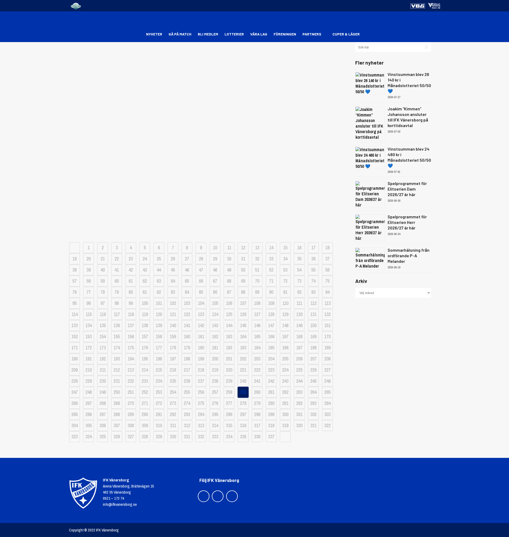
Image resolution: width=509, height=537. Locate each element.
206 (299, 358)
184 (257, 347)
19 (74, 258)
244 (299, 381)
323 (74, 436)
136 (116, 325)
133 (74, 325)
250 (116, 392)
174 (116, 347)
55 (313, 270)
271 (145, 403)
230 (102, 381)
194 (131, 358)
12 (243, 247)
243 (285, 381)
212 (116, 370)
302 (313, 414)
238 (215, 381)
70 (257, 281)
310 (159, 425)
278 (243, 403)
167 (285, 336)
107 (243, 303)
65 (187, 281)
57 (74, 281)
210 (88, 370)
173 (102, 347)
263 (299, 392)
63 (159, 281)
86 (215, 292)
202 (243, 358)
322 (327, 425)
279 (257, 403)
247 (74, 392)
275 (201, 403)
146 (257, 325)
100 (145, 303)
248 (88, 392)
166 (271, 336)
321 (313, 425)
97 (102, 303)
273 (173, 403)
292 (173, 414)
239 (229, 381)
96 (88, 303)
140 (173, 325)
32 (257, 258)
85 (201, 292)
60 (117, 281)
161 (201, 336)
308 (131, 425)
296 (229, 414)
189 (327, 347)
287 (102, 414)
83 (173, 292)
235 (173, 381)
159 (173, 336)
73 (299, 281)
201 (229, 358)
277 (229, 403)
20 (88, 258)
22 (117, 258)
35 (299, 258)
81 (145, 292)
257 (215, 392)
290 (145, 414)
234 (159, 381)
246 (327, 381)
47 (201, 270)
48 (215, 270)
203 (257, 358)
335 (243, 436)
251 (131, 392)
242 (271, 381)
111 (299, 303)
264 (313, 392)
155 (116, 336)
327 (131, 436)
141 (187, 325)
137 (131, 325)
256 (201, 392)
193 (116, 358)
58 (88, 281)
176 (145, 347)
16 (299, 247)
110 (285, 303)
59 (102, 281)
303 (327, 414)
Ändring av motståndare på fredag (208, 170)
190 (74, 358)
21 (102, 258)
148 (285, 325)
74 (313, 281)
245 (313, 381)
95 (74, 303)
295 (215, 414)
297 (243, 414)
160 (187, 336)
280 (271, 403)
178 (173, 347)
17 (313, 247)
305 (88, 425)
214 (145, 370)
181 (215, 347)
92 (299, 292)
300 (285, 414)
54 (299, 270)
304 (74, 425)
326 (116, 436)
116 (103, 314)
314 (215, 425)
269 (116, 403)
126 (243, 314)
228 (74, 381)
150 (313, 325)
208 (327, 358)
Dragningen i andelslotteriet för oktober (208, 114)
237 (201, 381)
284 (327, 403)
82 (159, 292)
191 (88, 358)
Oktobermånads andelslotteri (208, 151)
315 (229, 425)
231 (116, 381)
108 (257, 303)
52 (271, 270)
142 (201, 325)
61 (131, 281)
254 (173, 392)
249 (102, 392)
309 (145, 425)
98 (117, 303)
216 (173, 370)
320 (299, 425)
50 (243, 270)
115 (89, 314)
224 (285, 370)
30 (229, 258)
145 (243, 325)
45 (173, 270)
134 (88, 325)
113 (327, 303)
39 (88, 270)
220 (229, 370)
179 (187, 347)
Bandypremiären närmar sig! (208, 77)
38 (74, 270)
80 (131, 292)
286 (88, 414)
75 (327, 281)
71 (271, 281)
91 (285, 292)
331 (187, 436)
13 (257, 247)
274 (187, 403)
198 (187, 358)
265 (327, 392)
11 (229, 247)
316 (243, 425)
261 (271, 392)
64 (173, 281)
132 (327, 314)
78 (102, 292)
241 (257, 381)
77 (88, 292)
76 (74, 292)
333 (215, 436)
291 (159, 414)
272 (159, 403)
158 (159, 336)
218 (201, 370)
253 (159, 392)
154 (102, 336)
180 (201, 347)
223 (271, 370)
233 (145, 381)
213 (131, 370)
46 (187, 270)
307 (116, 425)
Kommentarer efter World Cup (208, 207)
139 (159, 325)
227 (327, 370)
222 (257, 370)
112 (313, 303)
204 (271, 358)
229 (88, 381)
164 (243, 336)
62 (145, 281)
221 (243, 370)
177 (159, 347)
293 (187, 414)
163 (229, 336)
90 (271, 292)
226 (313, 370)
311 (173, 425)
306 (102, 425)
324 (88, 436)
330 (173, 436)
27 (187, 258)
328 (145, 436)
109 (271, 303)
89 (257, 292)
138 (145, 325)
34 (285, 258)
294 (201, 414)
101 (159, 303)
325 (102, 436)
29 (215, 258)
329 (159, 436)
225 (299, 370)
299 (271, 414)
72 (285, 281)
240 (243, 381)
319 (285, 425)
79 (117, 292)
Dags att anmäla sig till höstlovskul (208, 189)
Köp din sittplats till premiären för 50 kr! (208, 59)
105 (215, 303)
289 (131, 414)
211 (103, 370)
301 (299, 414)
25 (159, 258)
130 (299, 314)
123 (201, 314)
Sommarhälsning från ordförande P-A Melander (408, 255)
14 (271, 247)
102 (173, 303)
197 (173, 358)
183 (243, 347)
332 (201, 436)
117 (117, 314)
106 (229, 303)
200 (215, 358)
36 (313, 258)
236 (187, 381)
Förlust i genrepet (208, 133)
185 (271, 347)
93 (313, 292)
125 (229, 314)
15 (285, 247)
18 (327, 247)
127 (257, 314)
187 (299, 347)
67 (215, 281)
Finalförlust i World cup (208, 226)
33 (271, 258)
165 (257, 336)
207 (313, 358)
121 (173, 314)
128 (271, 314)
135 (102, 325)
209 (74, 370)
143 (215, 325)
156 (131, 336)
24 (145, 258)
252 (145, 392)
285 (74, 414)
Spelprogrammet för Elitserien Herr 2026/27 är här (407, 222)
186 (285, 347)
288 (116, 414)
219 (215, 370)
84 (187, 292)
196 (159, 358)
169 (313, 336)
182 (229, 347)
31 (243, 258)
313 (201, 425)
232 (131, 381)
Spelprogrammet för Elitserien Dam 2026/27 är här (407, 189)
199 (201, 358)
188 (313, 347)
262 (285, 392)
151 (327, 325)
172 (88, 347)
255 (187, 392)
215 (159, 370)
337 (271, 436)
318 (271, 425)
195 (145, 358)
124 (215, 314)
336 (257, 436)
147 (271, 325)
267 (88, 403)
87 (229, 292)
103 (187, 303)
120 (159, 314)
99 (131, 303)
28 (201, 258)
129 (285, 314)
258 (229, 392)
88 (243, 292)
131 (313, 314)
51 (257, 270)
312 (187, 425)
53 (285, 270)
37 (327, 258)
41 (117, 270)
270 (131, 403)
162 (215, 336)
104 (201, 303)
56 (327, 270)
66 (201, 281)
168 (299, 336)
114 (75, 314)
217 (187, 370)
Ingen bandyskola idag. (208, 96)
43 (145, 270)
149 (299, 325)
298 (257, 414)
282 (299, 403)
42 (131, 270)
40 (102, 270)
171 (74, 347)
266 (74, 403)
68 (229, 281)
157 (145, 336)
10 (215, 247)
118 (131, 314)
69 (243, 281)
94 (327, 292)
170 (327, 336)
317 (257, 425)
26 (173, 258)
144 (229, 325)
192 (102, 358)
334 (229, 436)
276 (215, 403)
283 (313, 403)
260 (257, 392)
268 (102, 403)
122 (187, 314)
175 (131, 347)
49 (229, 270)
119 (145, 314)
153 (88, 336)
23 (131, 258)
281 (285, 403)
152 (74, 336)
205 (285, 358)
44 (159, 270)
